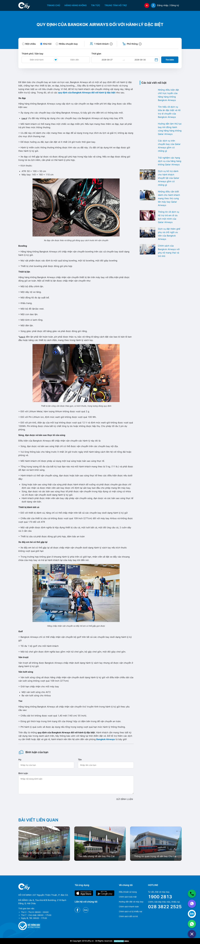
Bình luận (23, 773)
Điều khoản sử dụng (128, 892)
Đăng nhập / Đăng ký (168, 5)
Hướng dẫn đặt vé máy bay (131, 901)
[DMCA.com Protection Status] (121, 941)
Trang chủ (53, 5)
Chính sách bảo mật (128, 897)
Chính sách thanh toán (129, 906)
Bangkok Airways (105, 739)
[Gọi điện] (192, 894)
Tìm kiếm (170, 59)
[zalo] (192, 914)
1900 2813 (160, 896)
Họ (19, 759)
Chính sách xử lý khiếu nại (130, 911)
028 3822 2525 (165, 906)
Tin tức (95, 5)
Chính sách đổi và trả (128, 916)
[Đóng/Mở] (192, 934)
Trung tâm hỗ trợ (115, 5)
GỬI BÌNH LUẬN (124, 799)
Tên (80, 759)
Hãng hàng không (75, 5)
